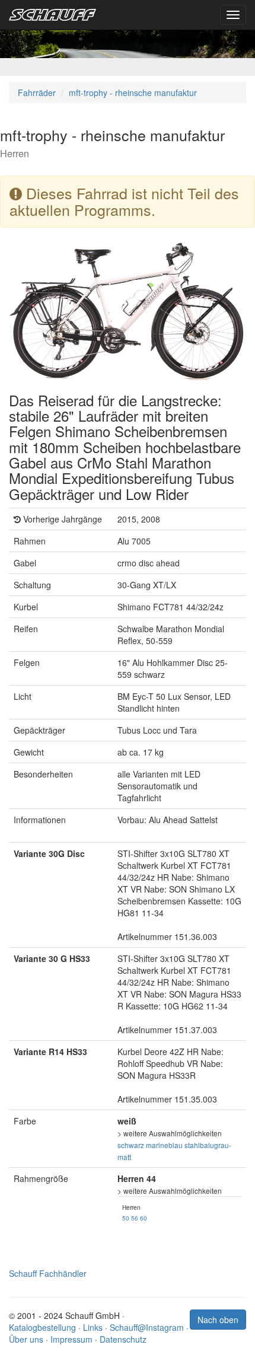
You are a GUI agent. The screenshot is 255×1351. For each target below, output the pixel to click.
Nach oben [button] (217, 1319)
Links (93, 1327)
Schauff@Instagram (147, 1327)
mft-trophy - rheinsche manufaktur (133, 92)
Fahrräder (37, 92)
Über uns (26, 1339)
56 (134, 1217)
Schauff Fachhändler (48, 1273)
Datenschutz (123, 1339)
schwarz (130, 1145)
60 (143, 1217)
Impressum (71, 1339)
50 (125, 1217)
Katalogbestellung (42, 1327)
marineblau (164, 1145)
